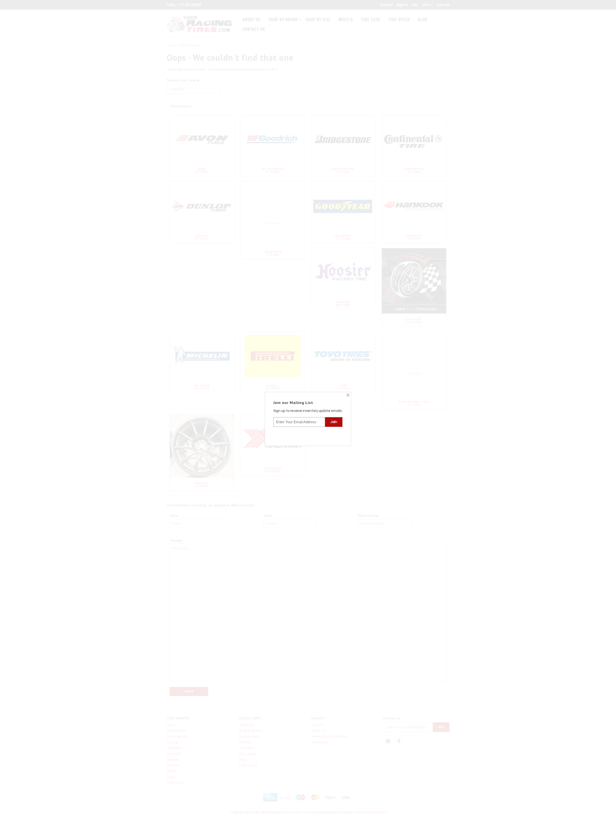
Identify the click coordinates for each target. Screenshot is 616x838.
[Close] (348, 395)
